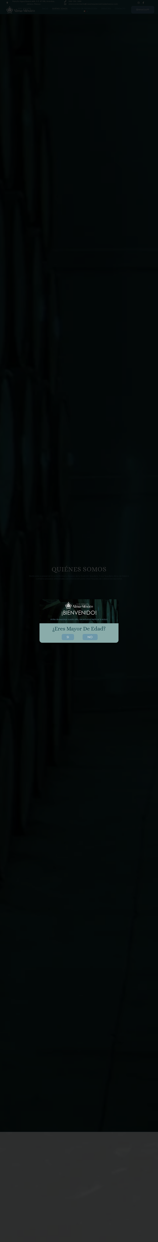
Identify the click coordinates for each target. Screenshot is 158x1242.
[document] (79, 621)
